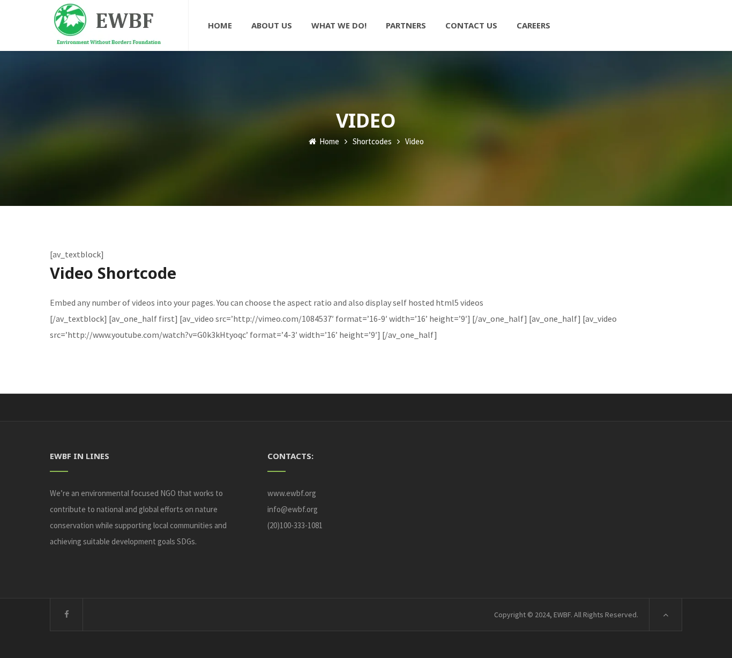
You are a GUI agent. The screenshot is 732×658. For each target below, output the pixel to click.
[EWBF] (109, 25)
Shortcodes (372, 141)
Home (328, 141)
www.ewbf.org (291, 493)
